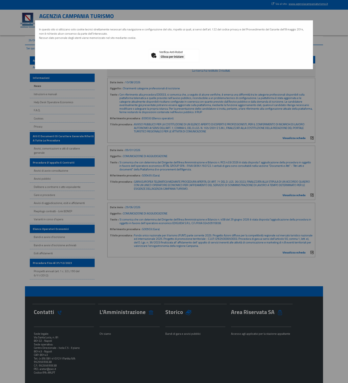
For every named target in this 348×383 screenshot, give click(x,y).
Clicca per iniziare (172, 56)
